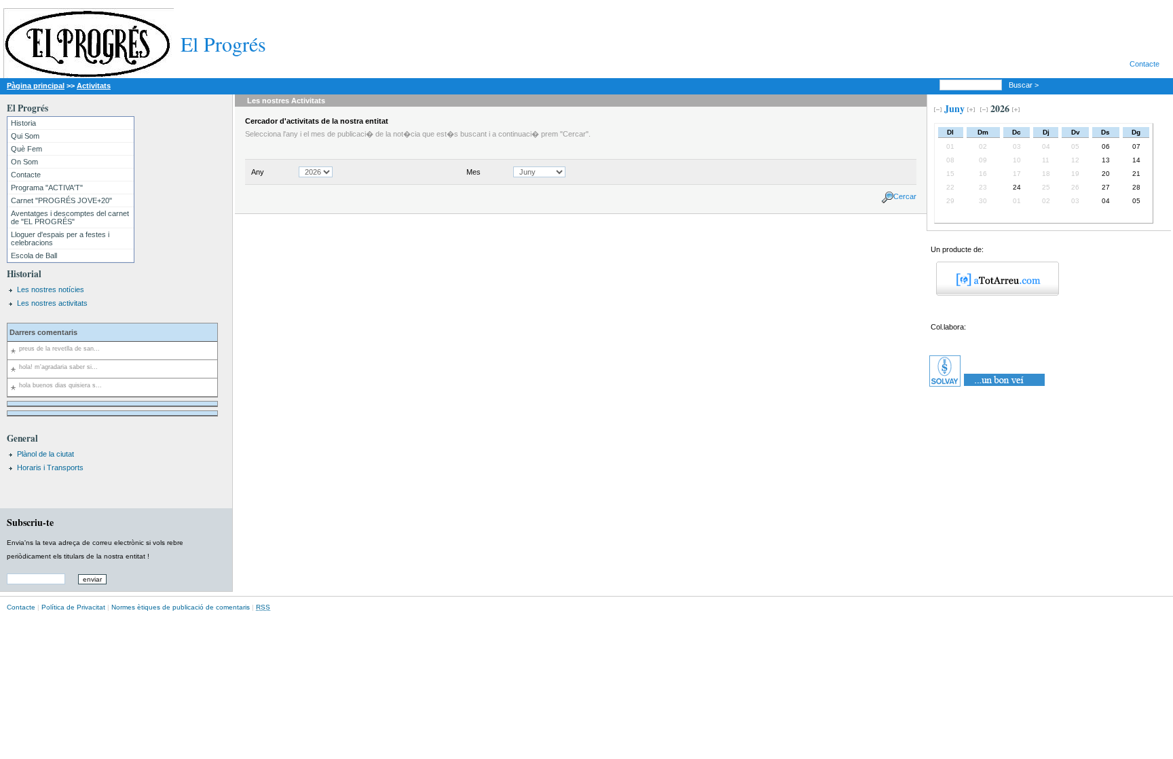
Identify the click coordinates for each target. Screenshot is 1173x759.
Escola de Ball (34, 255)
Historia (23, 123)
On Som (24, 162)
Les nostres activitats (52, 303)
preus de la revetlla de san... (59, 348)
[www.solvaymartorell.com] (988, 387)
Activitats (94, 86)
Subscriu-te (30, 522)
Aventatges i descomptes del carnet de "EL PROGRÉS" (70, 217)
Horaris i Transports (50, 467)
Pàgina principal (35, 86)
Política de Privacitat (73, 607)
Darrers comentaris (43, 332)
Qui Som (25, 136)
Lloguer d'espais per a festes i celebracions (60, 238)
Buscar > (1025, 85)
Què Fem (26, 149)
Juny (954, 108)
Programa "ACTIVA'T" (47, 187)
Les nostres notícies (50, 289)
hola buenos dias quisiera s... (60, 385)
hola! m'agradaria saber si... (58, 367)
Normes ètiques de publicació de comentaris (180, 607)
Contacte (1144, 64)
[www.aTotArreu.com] (993, 293)
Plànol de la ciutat (45, 454)
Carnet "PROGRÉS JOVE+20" (61, 200)
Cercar (904, 196)
